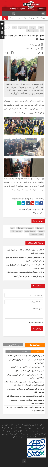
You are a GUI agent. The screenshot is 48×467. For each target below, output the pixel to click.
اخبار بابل (23, 27)
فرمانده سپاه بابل (36, 234)
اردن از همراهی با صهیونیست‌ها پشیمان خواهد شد (24, 355)
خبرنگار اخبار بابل (25, 209)
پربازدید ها (35, 345)
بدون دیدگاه (36, 212)
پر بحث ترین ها (13, 344)
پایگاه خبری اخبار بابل (25, 228)
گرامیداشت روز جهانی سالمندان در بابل (28, 371)
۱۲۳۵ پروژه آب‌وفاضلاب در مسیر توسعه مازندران (24, 272)
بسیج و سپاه (32, 30)
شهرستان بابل (16, 231)
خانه (40, 27)
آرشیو (33, 27)
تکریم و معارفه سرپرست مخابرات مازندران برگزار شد (24, 396)
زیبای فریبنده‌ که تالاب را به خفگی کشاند (27, 276)
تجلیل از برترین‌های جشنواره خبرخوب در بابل (26, 366)
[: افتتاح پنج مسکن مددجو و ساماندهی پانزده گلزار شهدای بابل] (6, 53)
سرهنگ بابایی (30, 231)
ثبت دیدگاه (37, 328)
